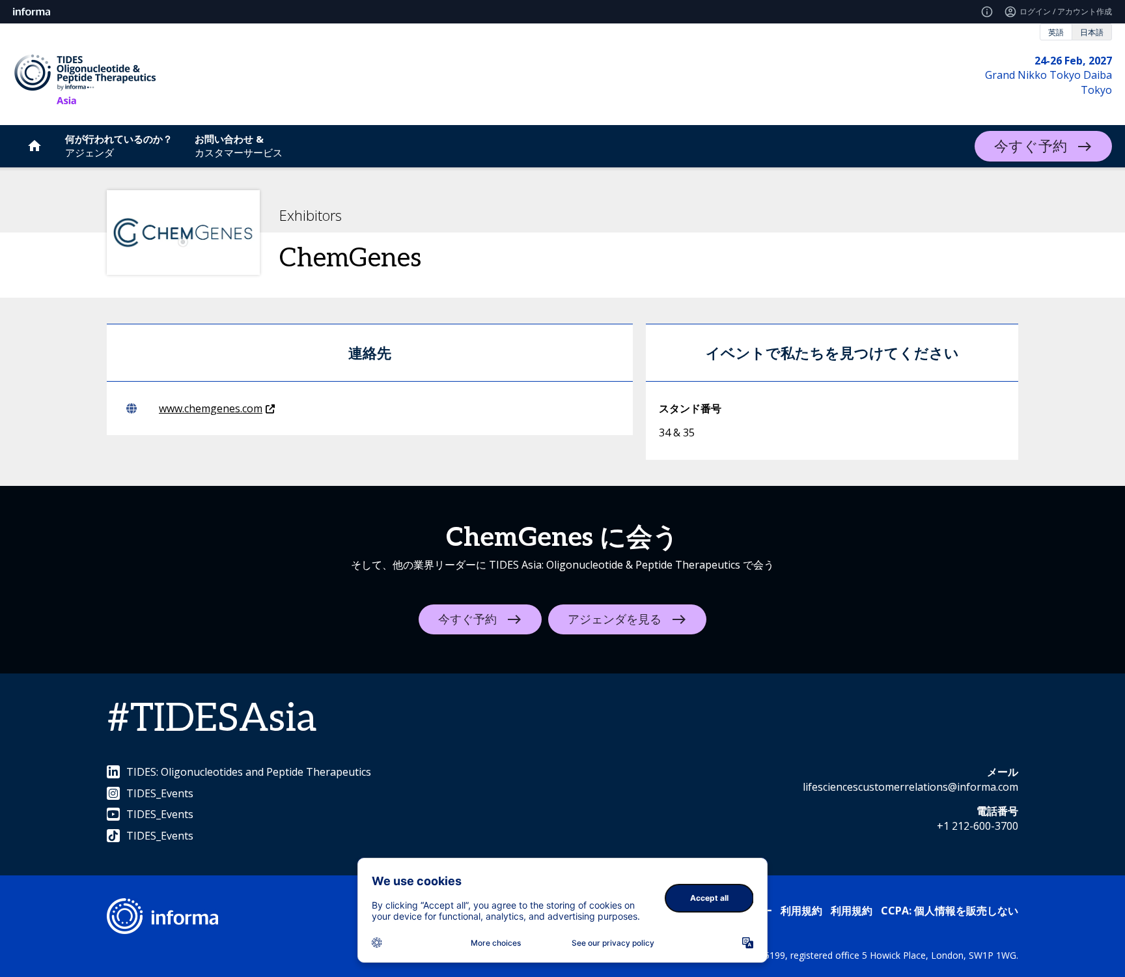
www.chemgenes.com (210, 408)
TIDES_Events (159, 793)
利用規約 (801, 910)
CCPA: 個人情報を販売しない (949, 910)
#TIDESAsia (211, 719)
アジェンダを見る (614, 620)
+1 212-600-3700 (977, 826)
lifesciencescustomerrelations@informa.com (910, 787)
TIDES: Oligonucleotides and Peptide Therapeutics (248, 772)
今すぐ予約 (1030, 146)
